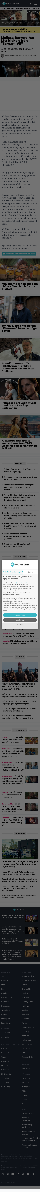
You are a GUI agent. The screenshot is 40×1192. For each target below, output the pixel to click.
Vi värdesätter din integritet (13, 572)
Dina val (30, 572)
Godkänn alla (20, 615)
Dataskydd (20, 625)
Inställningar (20, 620)
